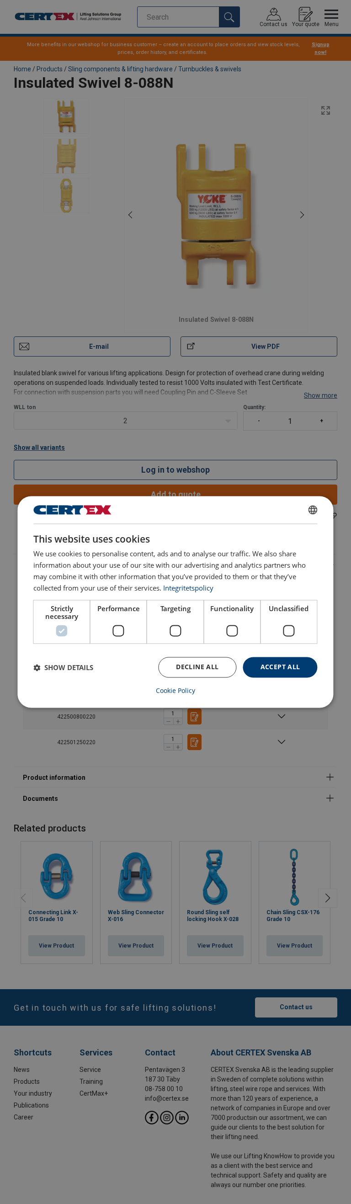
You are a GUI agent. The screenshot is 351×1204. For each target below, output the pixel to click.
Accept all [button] (280, 667)
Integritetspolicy (188, 587)
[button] (63, 667)
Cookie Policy (175, 691)
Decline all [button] (197, 667)
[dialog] (175, 602)
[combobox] (313, 509)
